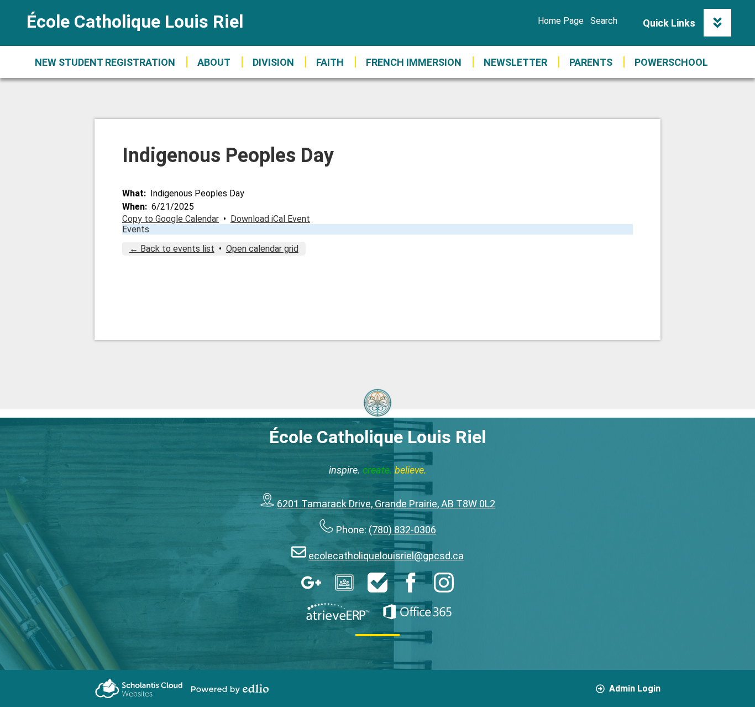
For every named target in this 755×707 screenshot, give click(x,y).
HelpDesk (377, 582)
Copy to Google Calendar (170, 219)
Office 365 (417, 612)
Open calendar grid (262, 248)
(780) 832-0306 (402, 530)
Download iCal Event (270, 219)
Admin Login (634, 688)
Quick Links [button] (669, 23)
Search (603, 20)
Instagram (444, 582)
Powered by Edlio (230, 688)
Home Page (561, 20)
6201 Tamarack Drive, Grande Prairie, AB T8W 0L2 (386, 504)
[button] (214, 62)
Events (135, 229)
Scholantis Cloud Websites (139, 688)
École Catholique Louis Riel (135, 21)
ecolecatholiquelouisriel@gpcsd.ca (386, 556)
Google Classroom (344, 582)
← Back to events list (171, 248)
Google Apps (311, 582)
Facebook (411, 582)
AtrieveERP (337, 612)
